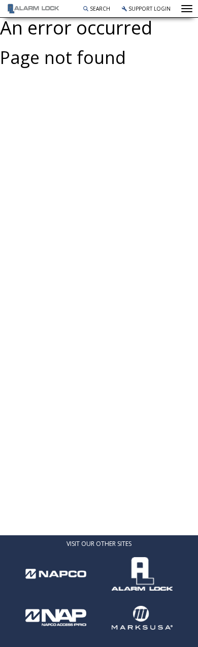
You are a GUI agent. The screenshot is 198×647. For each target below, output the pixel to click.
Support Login (149, 8)
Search (99, 8)
